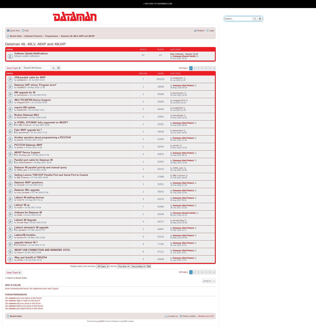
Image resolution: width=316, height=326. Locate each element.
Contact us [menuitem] (173, 316)
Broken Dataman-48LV (26, 115)
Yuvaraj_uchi (24, 155)
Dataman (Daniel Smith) (184, 56)
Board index (16, 316)
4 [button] (202, 68)
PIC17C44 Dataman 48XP (28, 145)
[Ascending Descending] (138, 266)
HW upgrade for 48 (24, 92)
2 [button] (194, 68)
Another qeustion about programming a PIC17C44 (42, 137)
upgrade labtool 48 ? (26, 242)
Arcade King (22, 222)
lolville (19, 215)
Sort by (113, 266)
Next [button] (214, 68)
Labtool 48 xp (22, 205)
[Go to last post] (184, 78)
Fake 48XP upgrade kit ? (28, 130)
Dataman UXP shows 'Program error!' (35, 85)
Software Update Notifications (31, 53)
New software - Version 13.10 (184, 54)
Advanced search (259, 18)
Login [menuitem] (211, 30)
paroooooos (22, 95)
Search (254, 18)
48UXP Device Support (27, 152)
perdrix (20, 140)
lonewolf (20, 185)
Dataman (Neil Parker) (183, 85)
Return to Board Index (17, 278)
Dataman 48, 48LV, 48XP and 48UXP (35, 44)
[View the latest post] (197, 56)
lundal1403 (22, 110)
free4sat (22, 245)
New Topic (12, 68)
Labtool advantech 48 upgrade (31, 227)
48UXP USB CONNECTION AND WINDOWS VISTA (42, 250)
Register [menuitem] (201, 30)
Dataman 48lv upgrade (27, 190)
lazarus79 (21, 237)
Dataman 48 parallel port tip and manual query (40, 167)
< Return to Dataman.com (157, 4)
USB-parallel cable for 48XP (30, 77)
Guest (19, 252)
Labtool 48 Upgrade (25, 220)
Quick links (15, 30)
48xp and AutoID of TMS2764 (30, 257)
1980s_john (22, 170)
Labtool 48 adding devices (29, 197)
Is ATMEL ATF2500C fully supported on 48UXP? (41, 122)
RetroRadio (22, 117)
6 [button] (210, 68)
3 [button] (198, 68)
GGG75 (20, 200)
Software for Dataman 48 (28, 212)
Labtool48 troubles (24, 235)
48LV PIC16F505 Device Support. (32, 100)
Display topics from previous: (83, 266)
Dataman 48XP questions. (28, 182)
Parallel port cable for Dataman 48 (33, 160)
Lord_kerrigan (23, 192)
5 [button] (206, 68)
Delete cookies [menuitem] (189, 316)
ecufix (19, 207)
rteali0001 (21, 87)
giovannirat (24, 132)
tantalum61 (22, 80)
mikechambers (25, 162)
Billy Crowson (25, 125)
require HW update (24, 107)
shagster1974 (23, 102)
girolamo (22, 230)
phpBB (101, 321)
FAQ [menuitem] (27, 30)
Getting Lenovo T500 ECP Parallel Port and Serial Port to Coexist (51, 175)
